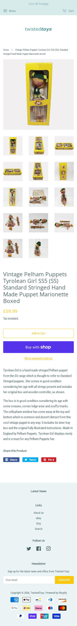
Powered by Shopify (56, 592)
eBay (38, 518)
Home (6, 50)
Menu (12, 11)
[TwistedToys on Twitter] (29, 549)
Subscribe (64, 580)
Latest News (38, 491)
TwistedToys (37, 592)
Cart (71, 11)
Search (38, 528)
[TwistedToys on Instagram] (48, 549)
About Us (39, 512)
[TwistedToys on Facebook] (38, 549)
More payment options (38, 358)
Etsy (38, 523)
